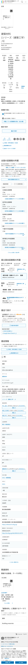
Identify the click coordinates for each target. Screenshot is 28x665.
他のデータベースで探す (10, 148)
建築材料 (4, 376)
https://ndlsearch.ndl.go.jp (9, 524)
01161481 (20, 410)
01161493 (21, 406)
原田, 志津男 (5, 410)
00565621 (21, 469)
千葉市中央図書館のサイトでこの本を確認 (14, 234)
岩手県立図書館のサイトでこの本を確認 (14, 211)
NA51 (3, 484)
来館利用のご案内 (20, 269)
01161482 (19, 415)
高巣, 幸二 (5, 415)
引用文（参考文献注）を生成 (11, 143)
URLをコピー (9, 139)
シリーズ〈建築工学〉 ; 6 (9, 399)
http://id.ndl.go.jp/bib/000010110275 (12, 533)
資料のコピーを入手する (7, 646)
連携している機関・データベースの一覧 (15, 167)
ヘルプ (10, 176)
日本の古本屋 (7, 331)
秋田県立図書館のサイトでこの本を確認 (14, 223)
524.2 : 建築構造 (6, 478)
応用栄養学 (4, 593)
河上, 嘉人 (5, 406)
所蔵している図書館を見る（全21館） (14, 121)
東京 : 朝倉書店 (6, 424)
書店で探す (14, 131)
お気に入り (4, 139)
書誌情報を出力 (7, 145)
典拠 (13, 408)
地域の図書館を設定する (13, 179)
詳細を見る (23, 87)
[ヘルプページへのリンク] (8, 28)
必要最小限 (7, 662)
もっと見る (7, 603)
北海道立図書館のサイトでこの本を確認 (14, 199)
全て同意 (21, 662)
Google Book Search (9, 333)
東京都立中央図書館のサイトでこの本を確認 (14, 248)
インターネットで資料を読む (8, 644)
